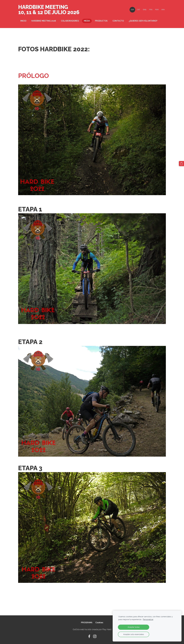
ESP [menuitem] (132, 10)
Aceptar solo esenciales (133, 634)
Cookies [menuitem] (99, 622)
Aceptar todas (134, 627)
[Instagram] (94, 636)
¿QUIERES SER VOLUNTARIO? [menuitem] (143, 21)
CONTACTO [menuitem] (118, 21)
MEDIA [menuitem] (87, 21)
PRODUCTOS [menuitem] (101, 21)
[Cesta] (181, 163)
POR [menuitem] (157, 10)
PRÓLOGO (33, 75)
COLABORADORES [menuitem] (70, 21)
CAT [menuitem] (138, 10)
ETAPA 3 (30, 468)
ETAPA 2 (30, 342)
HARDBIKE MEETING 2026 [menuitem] (43, 21)
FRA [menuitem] (150, 10)
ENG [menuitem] (144, 10)
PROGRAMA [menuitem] (86, 622)
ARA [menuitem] (163, 10)
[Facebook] (89, 636)
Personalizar (148, 619)
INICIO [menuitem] (23, 21)
